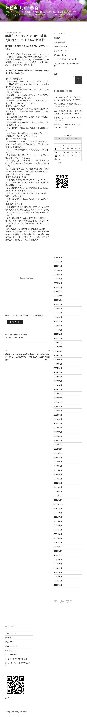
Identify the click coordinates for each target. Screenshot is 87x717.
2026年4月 (58, 274)
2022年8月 (58, 462)
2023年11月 (58, 398)
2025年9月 (58, 304)
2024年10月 (58, 351)
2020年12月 (58, 547)
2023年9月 (58, 406)
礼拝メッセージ (59, 34)
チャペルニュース (60, 51)
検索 (55, 74)
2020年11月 (58, 551)
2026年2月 (58, 283)
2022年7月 (58, 466)
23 (56, 156)
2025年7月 (58, 313)
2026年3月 (58, 279)
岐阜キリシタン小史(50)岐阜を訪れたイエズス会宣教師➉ (24, 315)
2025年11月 (58, 296)
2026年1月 (58, 287)
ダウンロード (14, 322)
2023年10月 (58, 402)
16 (56, 152)
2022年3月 (58, 483)
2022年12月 (58, 445)
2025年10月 (58, 300)
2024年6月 (58, 368)
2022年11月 (58, 449)
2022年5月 (58, 474)
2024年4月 (58, 377)
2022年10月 (58, 453)
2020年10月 (58, 555)
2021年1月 (58, 542)
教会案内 (57, 38)
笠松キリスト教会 (22, 8)
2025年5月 (58, 321)
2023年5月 (58, 423)
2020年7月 (58, 568)
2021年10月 (58, 504)
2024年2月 (58, 385)
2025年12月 (58, 291)
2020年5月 (58, 577)
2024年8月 (58, 360)
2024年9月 (58, 355)
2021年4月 (58, 530)
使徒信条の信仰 (59, 42)
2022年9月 (58, 457)
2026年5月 (58, 270)
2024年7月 (58, 364)
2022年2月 (58, 487)
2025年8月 (58, 308)
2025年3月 (58, 330)
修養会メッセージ (60, 46)
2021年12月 (58, 496)
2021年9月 (58, 508)
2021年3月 (58, 534)
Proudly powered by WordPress (16, 712)
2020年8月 (58, 564)
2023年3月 (58, 432)
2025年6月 (58, 317)
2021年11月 (58, 500)
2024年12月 (58, 342)
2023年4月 (58, 428)
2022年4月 (58, 479)
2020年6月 (58, 572)
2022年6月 (58, 470)
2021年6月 (58, 521)
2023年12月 (58, 394)
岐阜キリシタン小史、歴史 (16, 337)
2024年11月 (58, 347)
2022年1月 (58, 491)
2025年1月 (58, 338)
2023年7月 (58, 415)
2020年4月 (58, 581)
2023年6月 (58, 419)
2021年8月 (58, 513)
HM (20, 32)
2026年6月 (58, 266)
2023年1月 (58, 440)
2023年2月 (58, 436)
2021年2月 (58, 538)
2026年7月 (58, 262)
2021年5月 (58, 525)
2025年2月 (58, 334)
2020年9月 (58, 559)
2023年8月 (58, 411)
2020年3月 (58, 585)
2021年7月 (58, 517)
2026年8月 (58, 257)
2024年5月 (58, 372)
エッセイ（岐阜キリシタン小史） (18, 334)
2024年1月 (58, 389)
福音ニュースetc (60, 55)
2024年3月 (58, 381)
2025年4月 (58, 325)
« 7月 (60, 163)
